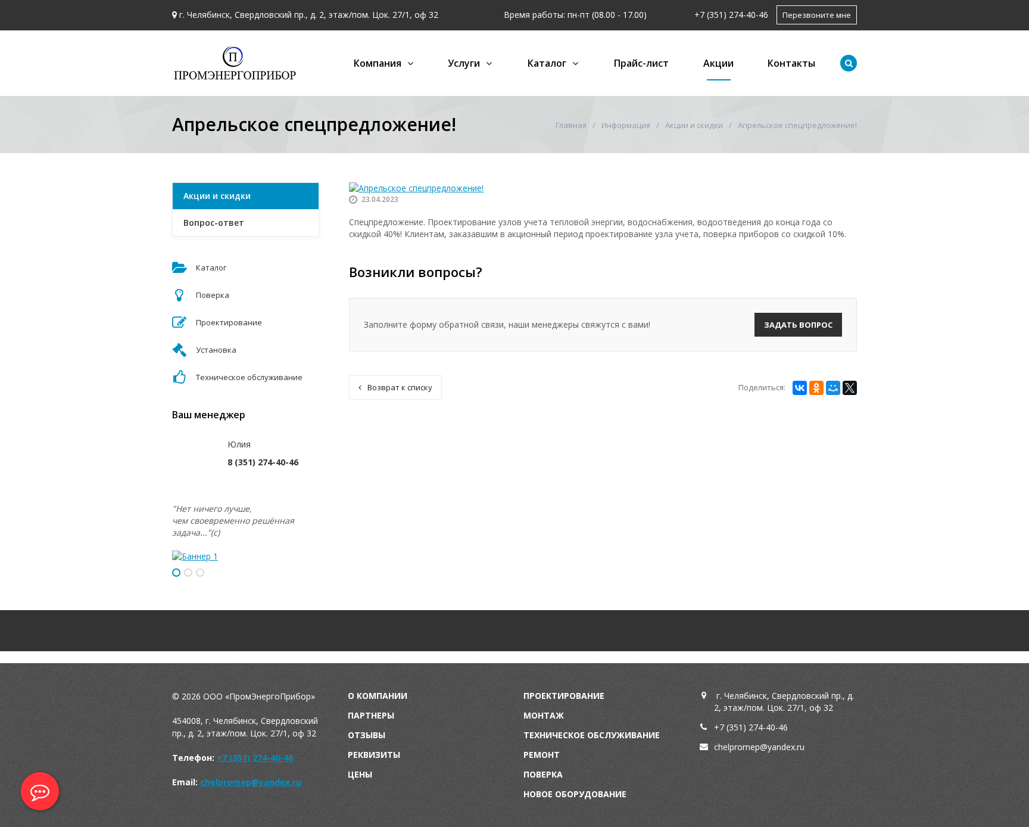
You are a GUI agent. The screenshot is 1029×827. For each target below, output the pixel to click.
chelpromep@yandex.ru (250, 782)
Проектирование (563, 695)
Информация (625, 125)
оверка (546, 774)
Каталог (547, 63)
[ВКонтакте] (800, 388)
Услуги (464, 63)
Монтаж (543, 715)
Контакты (791, 63)
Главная (571, 125)
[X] (850, 388)
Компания (377, 63)
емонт (544, 754)
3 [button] (200, 572)
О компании (377, 695)
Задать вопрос (798, 324)
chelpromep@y (743, 747)
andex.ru (788, 747)
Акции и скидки (694, 125)
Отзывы (366, 735)
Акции (718, 63)
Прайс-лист (641, 63)
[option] (245, 556)
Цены (360, 774)
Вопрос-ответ (213, 222)
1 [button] (176, 572)
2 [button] (188, 572)
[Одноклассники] (816, 388)
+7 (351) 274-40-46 (731, 14)
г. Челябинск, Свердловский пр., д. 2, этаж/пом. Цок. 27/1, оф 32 (308, 14)
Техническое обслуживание (591, 735)
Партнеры (371, 715)
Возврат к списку (399, 387)
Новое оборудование (574, 794)
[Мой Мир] (833, 388)
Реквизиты (374, 754)
